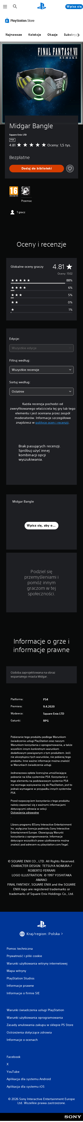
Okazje (52, 35)
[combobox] (41, 348)
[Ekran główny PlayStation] (41, 6)
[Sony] (73, 1120)
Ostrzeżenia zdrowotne (25, 812)
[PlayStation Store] (21, 20)
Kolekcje (34, 35)
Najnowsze (14, 35)
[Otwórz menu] (5, 6)
